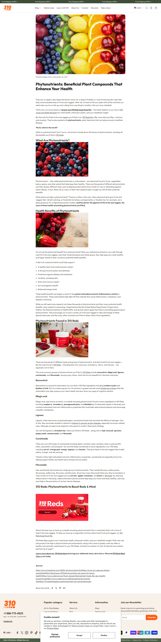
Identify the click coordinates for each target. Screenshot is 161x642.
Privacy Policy (53, 628)
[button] (146, 7)
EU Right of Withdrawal (150, 640)
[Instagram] (26, 632)
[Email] (64, 588)
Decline (104, 635)
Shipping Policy (137, 640)
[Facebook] (17, 632)
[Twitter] (22, 632)
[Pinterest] (31, 632)
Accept (79, 635)
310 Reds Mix (87, 117)
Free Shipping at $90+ (9, 1)
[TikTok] (36, 632)
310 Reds (59, 135)
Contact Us (8, 621)
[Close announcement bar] (158, 1)
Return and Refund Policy (123, 640)
